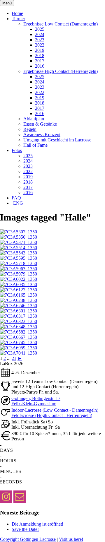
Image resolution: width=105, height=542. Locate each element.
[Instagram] (6, 496)
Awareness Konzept (41, 134)
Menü (7, 3)
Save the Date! (25, 529)
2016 (39, 66)
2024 (39, 34)
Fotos (17, 150)
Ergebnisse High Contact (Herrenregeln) (60, 71)
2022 (39, 44)
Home (17, 13)
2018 (39, 55)
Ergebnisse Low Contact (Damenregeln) (60, 23)
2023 (39, 39)
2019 (39, 50)
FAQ (16, 197)
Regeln (29, 129)
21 (14, 358)
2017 (39, 60)
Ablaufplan (33, 118)
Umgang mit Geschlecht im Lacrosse (57, 139)
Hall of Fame (35, 145)
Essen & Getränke (40, 124)
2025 (39, 29)
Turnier (18, 18)
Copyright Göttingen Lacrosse (28, 539)
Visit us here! (71, 539)
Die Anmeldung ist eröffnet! (37, 524)
